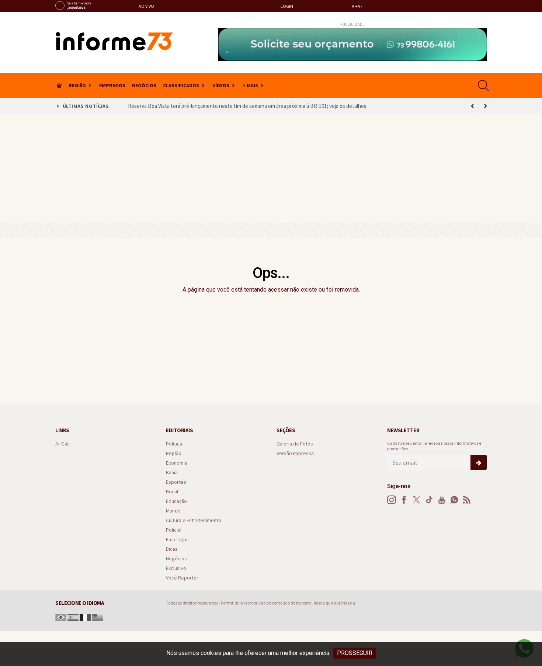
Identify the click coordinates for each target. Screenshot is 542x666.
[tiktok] (448, 6)
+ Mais (250, 85)
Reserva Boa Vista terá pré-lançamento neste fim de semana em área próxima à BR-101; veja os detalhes (247, 105)
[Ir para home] (59, 86)
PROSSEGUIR (354, 652)
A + (355, 6)
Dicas (172, 549)
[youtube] (458, 6)
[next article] (472, 106)
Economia (176, 463)
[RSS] (466, 500)
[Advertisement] (271, 167)
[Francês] (85, 616)
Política (174, 444)
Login (286, 6)
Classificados (181, 85)
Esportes (176, 482)
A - (360, 6)
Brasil (172, 492)
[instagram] (418, 6)
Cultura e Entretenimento (193, 520)
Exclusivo (176, 568)
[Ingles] (97, 616)
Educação (176, 501)
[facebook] (428, 6)
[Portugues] (60, 616)
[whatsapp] (468, 6)
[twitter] (438, 6)
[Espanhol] (73, 616)
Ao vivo (146, 6)
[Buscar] (484, 85)
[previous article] (485, 106)
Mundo (173, 511)
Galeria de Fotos (295, 444)
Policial (173, 530)
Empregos (112, 85)
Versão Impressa (295, 453)
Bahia (172, 472)
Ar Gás (62, 444)
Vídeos (220, 85)
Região (77, 85)
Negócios (144, 85)
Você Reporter (182, 578)
